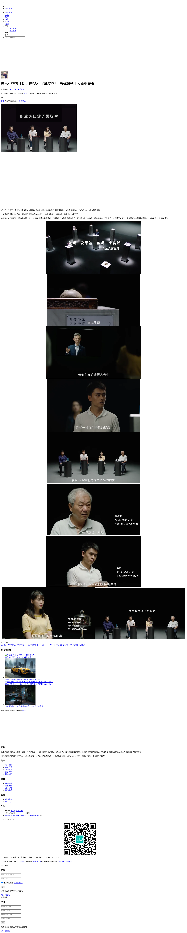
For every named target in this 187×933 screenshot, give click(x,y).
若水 (3, 101)
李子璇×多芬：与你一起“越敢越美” (18, 657)
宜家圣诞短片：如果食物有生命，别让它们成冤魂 (24, 706)
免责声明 (8, 772)
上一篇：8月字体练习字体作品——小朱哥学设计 (19, 645)
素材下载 (8, 786)
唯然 (7, 24)
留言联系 (13, 31)
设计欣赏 (8, 788)
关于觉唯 (13, 28)
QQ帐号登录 (5, 895)
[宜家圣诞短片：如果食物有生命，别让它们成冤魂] (20, 704)
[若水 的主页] (4, 78)
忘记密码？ (18, 883)
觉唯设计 (21, 861)
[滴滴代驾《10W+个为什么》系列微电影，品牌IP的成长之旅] (29, 682)
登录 (24, 710)
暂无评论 (22, 101)
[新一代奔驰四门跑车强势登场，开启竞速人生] (20, 677)
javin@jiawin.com (16, 811)
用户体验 (13, 89)
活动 (7, 21)
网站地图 (8, 774)
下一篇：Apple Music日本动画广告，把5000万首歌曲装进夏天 (62, 645)
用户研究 (21, 89)
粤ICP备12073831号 (65, 861)
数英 (25, 93)
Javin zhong (37, 861)
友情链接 (8, 769)
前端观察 (8, 799)
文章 (7, 15)
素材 (7, 19)
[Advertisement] (66, 55)
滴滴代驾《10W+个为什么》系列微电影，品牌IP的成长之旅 (28, 684)
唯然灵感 (8, 790)
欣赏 (7, 17)
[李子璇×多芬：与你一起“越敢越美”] (19, 655)
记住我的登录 (8, 883)
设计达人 (8, 802)
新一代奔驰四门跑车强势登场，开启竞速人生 (22, 679)
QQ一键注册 (5, 931)
